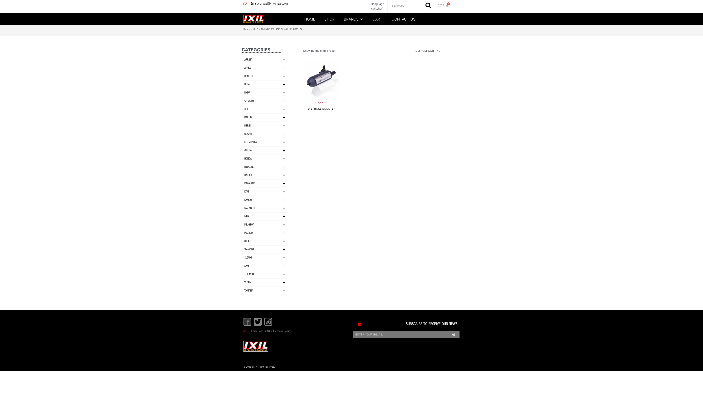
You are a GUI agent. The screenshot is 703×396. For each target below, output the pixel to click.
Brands (351, 18)
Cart (377, 18)
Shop (329, 18)
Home (309, 18)
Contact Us (403, 18)
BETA (255, 29)
